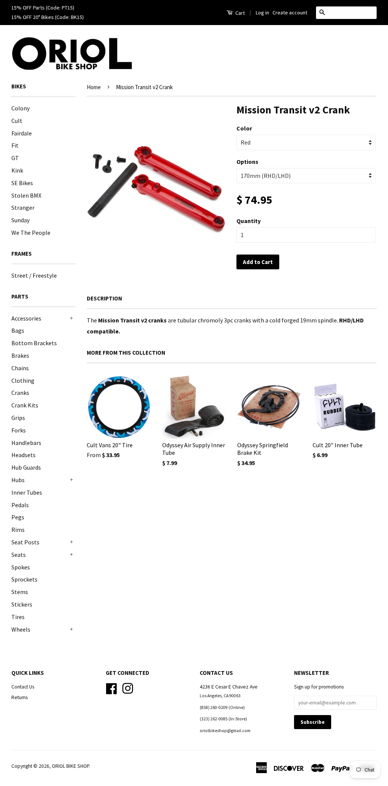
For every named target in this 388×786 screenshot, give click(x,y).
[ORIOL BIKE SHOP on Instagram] (127, 688)
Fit (15, 145)
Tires (18, 617)
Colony (20, 108)
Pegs (17, 517)
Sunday (20, 220)
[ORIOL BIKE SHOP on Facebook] (111, 688)
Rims (18, 529)
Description (104, 298)
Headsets (23, 455)
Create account (289, 12)
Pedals (20, 505)
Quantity (248, 221)
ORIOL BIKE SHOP (70, 766)
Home (94, 87)
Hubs (18, 480)
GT (15, 158)
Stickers (21, 604)
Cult (16, 120)
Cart (239, 12)
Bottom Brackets (34, 343)
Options (247, 161)
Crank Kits (24, 405)
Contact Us (22, 687)
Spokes (20, 567)
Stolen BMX (26, 195)
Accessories (26, 318)
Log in (262, 12)
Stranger (22, 207)
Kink (17, 170)
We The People (30, 232)
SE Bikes (22, 183)
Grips (18, 417)
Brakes (20, 355)
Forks (18, 430)
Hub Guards (26, 467)
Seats (18, 554)
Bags (17, 330)
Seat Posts (25, 542)
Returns (19, 697)
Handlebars (26, 442)
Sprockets (24, 579)
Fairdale (21, 133)
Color (244, 128)
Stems (19, 592)
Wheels (20, 629)
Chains (20, 368)
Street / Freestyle (34, 275)
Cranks (20, 392)
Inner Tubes (26, 492)
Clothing (22, 380)
